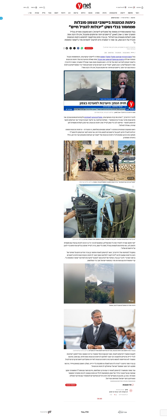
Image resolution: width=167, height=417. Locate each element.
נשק (106, 52)
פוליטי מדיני (125, 18)
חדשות (133, 18)
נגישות (33, 7)
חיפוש (41, 7)
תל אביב (120, 7)
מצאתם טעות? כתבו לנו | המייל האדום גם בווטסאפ (122, 381)
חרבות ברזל (118, 52)
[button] (116, 7)
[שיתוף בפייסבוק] (78, 48)
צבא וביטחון (115, 18)
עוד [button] (30, 13)
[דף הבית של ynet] (83, 9)
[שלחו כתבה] (70, 48)
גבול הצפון (111, 52)
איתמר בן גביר (126, 52)
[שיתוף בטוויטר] (74, 48)
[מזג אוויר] (125, 8)
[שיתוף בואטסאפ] (82, 48)
